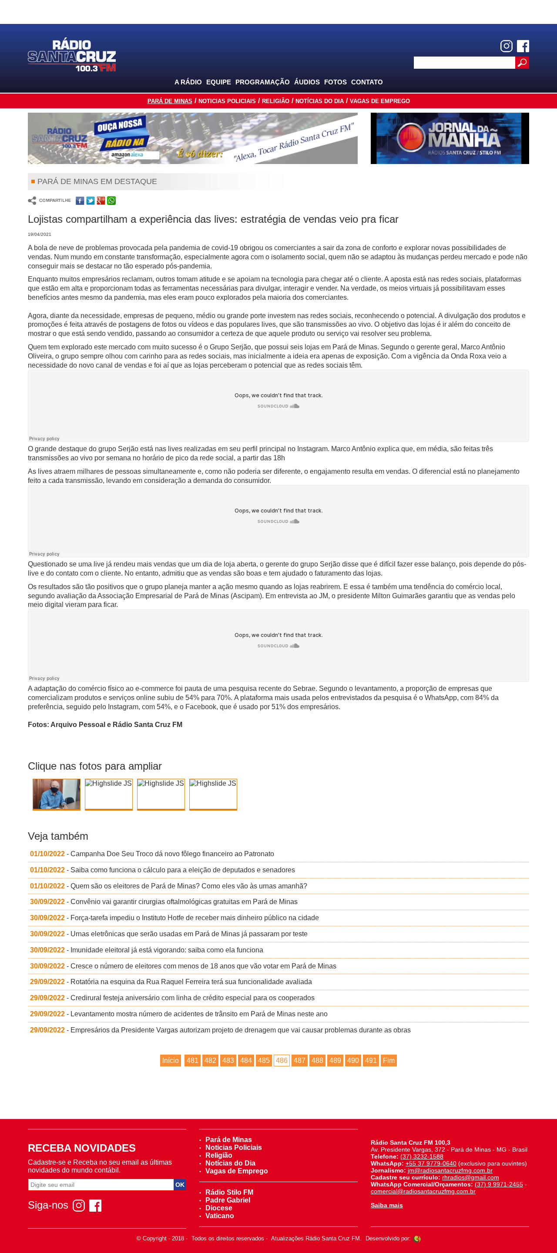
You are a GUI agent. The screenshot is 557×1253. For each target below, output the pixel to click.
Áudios (307, 82)
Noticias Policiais (227, 101)
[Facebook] (523, 46)
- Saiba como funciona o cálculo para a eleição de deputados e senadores (162, 870)
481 (192, 1060)
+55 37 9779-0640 (431, 1163)
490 (353, 1060)
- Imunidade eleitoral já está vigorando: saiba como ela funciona (146, 950)
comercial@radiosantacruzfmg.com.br (423, 1191)
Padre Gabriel (227, 1200)
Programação (262, 82)
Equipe (218, 82)
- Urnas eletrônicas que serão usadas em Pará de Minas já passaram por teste (169, 934)
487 (299, 1060)
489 (335, 1060)
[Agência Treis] (417, 1238)
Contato (367, 82)
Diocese (218, 1208)
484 (246, 1060)
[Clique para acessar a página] (193, 138)
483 (228, 1060)
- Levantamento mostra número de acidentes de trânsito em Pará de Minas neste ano (179, 1014)
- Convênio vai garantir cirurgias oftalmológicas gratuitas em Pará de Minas (164, 901)
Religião (275, 101)
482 (210, 1060)
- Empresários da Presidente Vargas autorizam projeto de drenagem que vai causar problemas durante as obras (220, 1030)
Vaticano (219, 1215)
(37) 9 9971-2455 (499, 1184)
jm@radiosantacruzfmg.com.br (450, 1170)
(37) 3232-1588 (421, 1156)
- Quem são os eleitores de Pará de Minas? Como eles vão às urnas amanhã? (168, 886)
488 (317, 1060)
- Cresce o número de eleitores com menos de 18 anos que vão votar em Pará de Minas (183, 966)
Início (170, 1060)
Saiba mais (387, 1205)
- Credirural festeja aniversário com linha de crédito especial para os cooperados (172, 998)
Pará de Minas (170, 101)
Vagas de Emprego (380, 101)
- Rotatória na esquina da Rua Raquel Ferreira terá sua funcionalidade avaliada (171, 981)
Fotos (335, 82)
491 (371, 1060)
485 (264, 1060)
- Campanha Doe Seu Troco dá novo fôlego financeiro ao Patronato (152, 854)
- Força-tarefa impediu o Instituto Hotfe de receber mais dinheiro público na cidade (174, 917)
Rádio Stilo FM (229, 1192)
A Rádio (188, 82)
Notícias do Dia (319, 101)
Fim (389, 1060)
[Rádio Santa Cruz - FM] (72, 53)
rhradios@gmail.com (470, 1177)
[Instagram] (506, 46)
